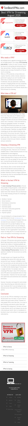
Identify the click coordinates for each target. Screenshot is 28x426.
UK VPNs (19, 397)
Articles (19, 422)
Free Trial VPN (19, 414)
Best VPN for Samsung (8, 349)
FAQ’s (10, 406)
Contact (10, 397)
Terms (10, 403)
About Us (10, 400)
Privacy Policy (10, 409)
